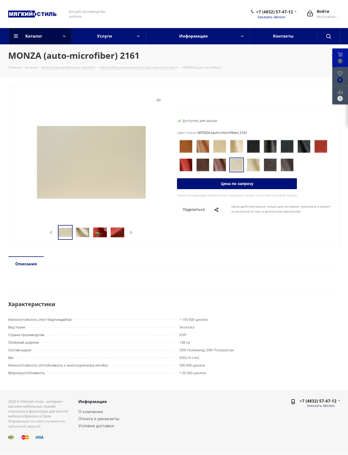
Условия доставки (96, 425)
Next (131, 232)
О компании (90, 411)
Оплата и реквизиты (98, 418)
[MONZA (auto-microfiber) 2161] (91, 162)
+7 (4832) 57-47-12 (274, 11)
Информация (92, 401)
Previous (51, 232)
